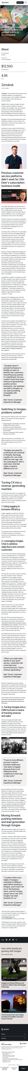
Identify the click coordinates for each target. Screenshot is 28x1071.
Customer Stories (5, 10)
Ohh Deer (3, 119)
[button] (25, 2)
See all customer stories (7, 954)
